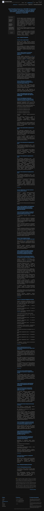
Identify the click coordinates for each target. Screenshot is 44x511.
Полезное (37, 2)
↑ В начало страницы (33, 489)
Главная (23, 2)
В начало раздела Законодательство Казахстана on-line (11, 28)
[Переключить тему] (41, 1)
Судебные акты (30, 4)
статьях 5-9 (19, 311)
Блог (34, 2)
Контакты (40, 2)
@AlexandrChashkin (21, 500)
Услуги (26, 2)
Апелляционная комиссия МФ (37, 4)
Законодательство (30, 2)
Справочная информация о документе (11, 24)
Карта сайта (4, 506)
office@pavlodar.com (21, 501)
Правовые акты (15, 4)
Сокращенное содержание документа (11, 20)
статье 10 (33, 56)
